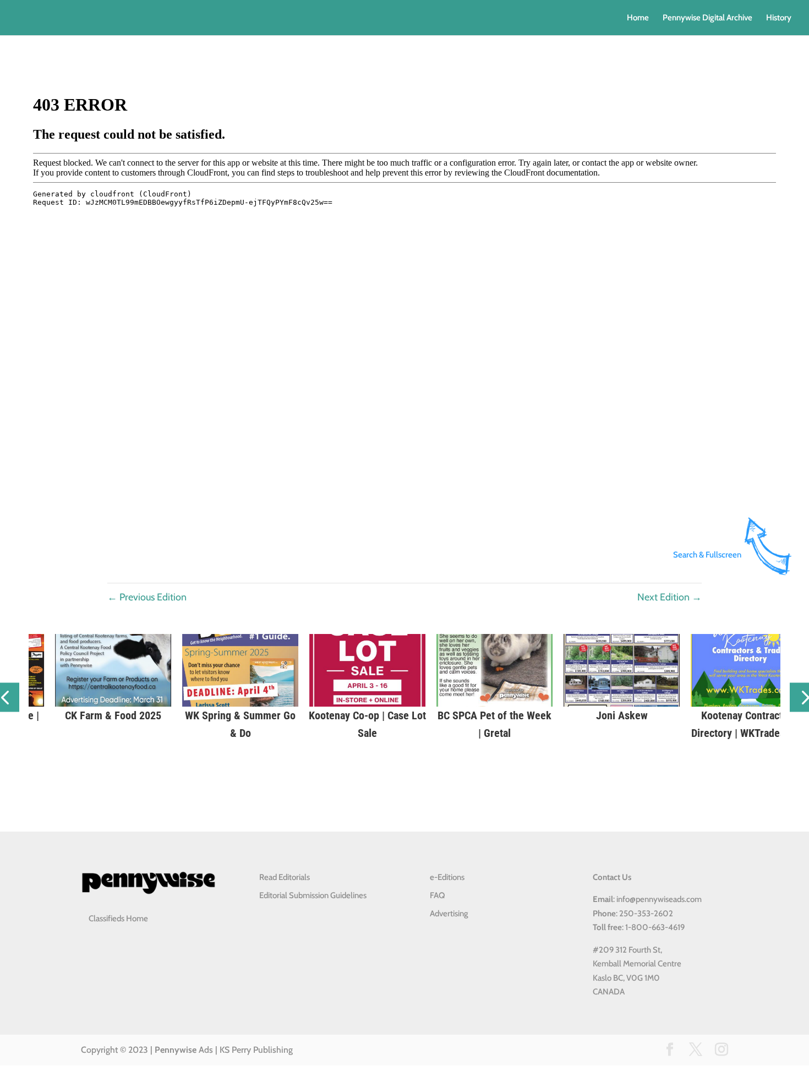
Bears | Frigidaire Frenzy (532, 715)
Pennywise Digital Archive (707, 18)
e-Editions (447, 877)
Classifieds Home (118, 918)
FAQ (437, 895)
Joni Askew (150, 715)
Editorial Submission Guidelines (313, 895)
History (778, 18)
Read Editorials (284, 877)
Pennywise (175, 1050)
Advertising (449, 914)
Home (638, 18)
